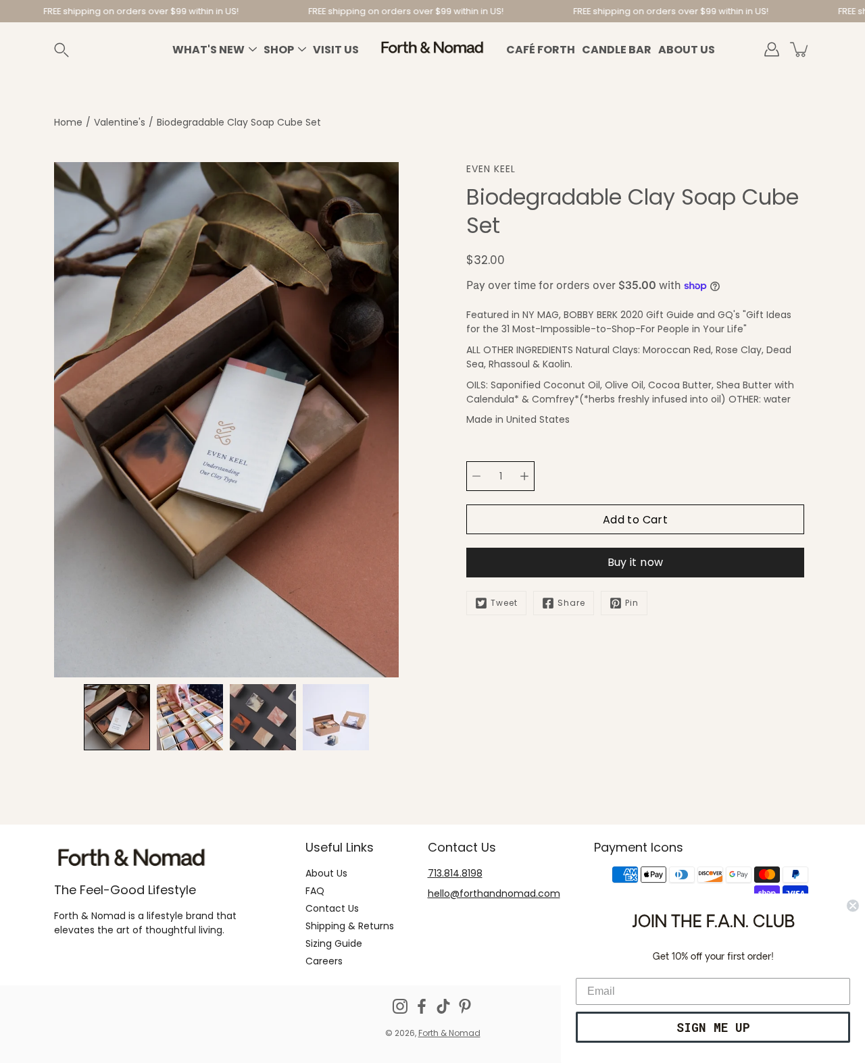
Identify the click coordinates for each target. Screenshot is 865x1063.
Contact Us (332, 908)
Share (571, 602)
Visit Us (336, 49)
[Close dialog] (853, 905)
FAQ (314, 891)
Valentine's (119, 122)
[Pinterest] (465, 1006)
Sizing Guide (333, 943)
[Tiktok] (443, 1006)
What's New (208, 49)
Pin (632, 602)
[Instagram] (400, 1006)
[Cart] (800, 49)
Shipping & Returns (349, 926)
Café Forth (540, 49)
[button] (77, 49)
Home (68, 122)
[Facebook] (421, 1006)
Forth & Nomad (449, 1033)
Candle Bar (616, 49)
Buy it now (636, 562)
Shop (279, 49)
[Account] (772, 49)
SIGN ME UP (713, 1027)
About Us (686, 49)
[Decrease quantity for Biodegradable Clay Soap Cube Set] (476, 476)
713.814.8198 (455, 873)
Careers (324, 961)
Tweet (504, 602)
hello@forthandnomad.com (494, 893)
